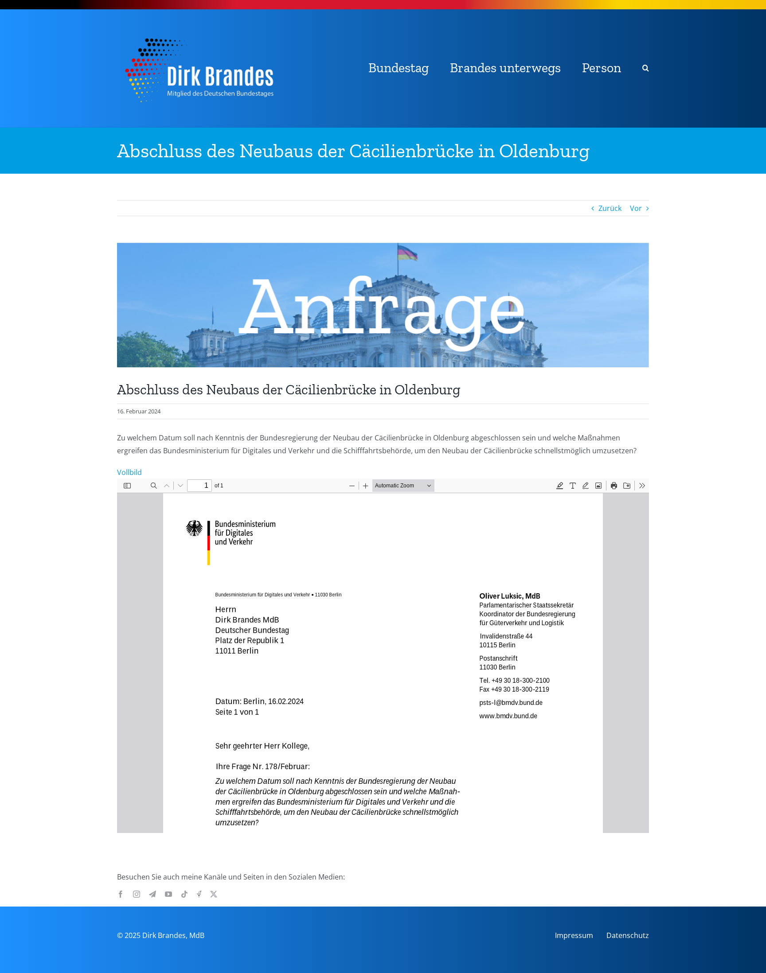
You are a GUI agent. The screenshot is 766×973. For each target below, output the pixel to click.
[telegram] (152, 894)
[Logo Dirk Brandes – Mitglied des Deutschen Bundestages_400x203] (198, 30)
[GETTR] (199, 894)
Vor (636, 208)
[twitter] (213, 894)
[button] (645, 68)
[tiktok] (184, 894)
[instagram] (136, 894)
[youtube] (168, 894)
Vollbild (129, 472)
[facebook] (120, 894)
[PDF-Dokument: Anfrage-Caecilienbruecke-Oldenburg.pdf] (383, 656)
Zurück (609, 208)
